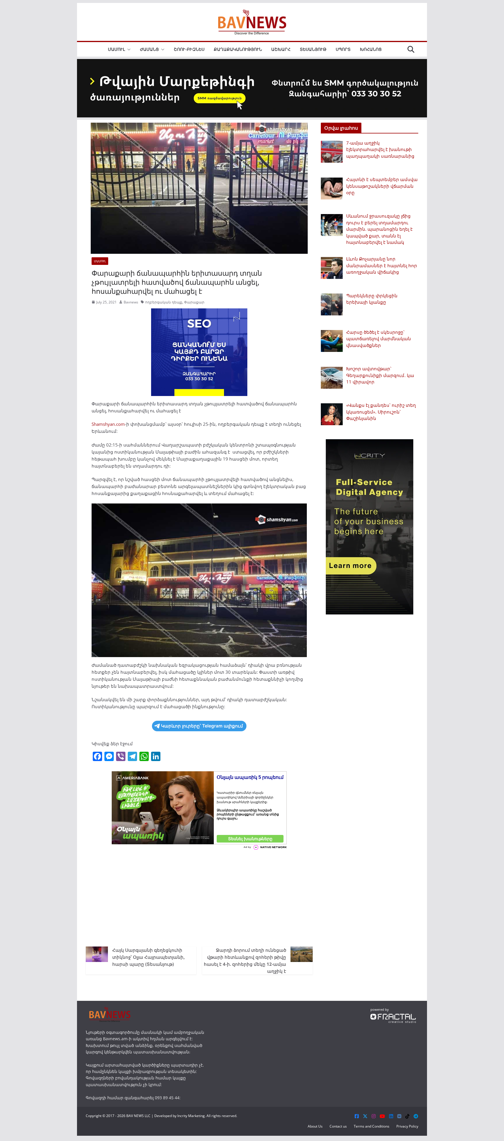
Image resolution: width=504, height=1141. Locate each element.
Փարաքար (194, 302)
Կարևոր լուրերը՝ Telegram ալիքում (202, 726)
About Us (315, 1126)
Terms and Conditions (371, 1126)
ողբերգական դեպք (163, 302)
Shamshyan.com (108, 424)
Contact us (338, 1126)
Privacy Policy (407, 1126)
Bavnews (131, 302)
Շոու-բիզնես (189, 49)
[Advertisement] (199, 897)
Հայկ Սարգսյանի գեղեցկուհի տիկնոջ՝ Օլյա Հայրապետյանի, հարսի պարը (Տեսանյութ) (148, 957)
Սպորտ (343, 49)
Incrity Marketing (191, 1115)
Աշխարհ (280, 49)
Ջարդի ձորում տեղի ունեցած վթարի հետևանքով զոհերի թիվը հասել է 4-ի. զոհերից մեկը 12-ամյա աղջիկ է (245, 960)
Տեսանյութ (313, 49)
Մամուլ (116, 49)
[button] (128, 49)
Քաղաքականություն (238, 49)
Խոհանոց (371, 49)
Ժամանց (149, 49)
